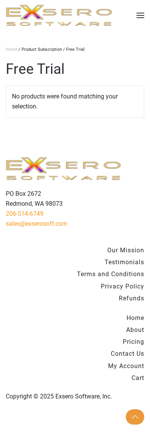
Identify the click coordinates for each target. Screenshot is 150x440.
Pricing (133, 341)
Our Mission (125, 250)
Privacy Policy (122, 286)
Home (11, 49)
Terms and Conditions (110, 274)
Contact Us (127, 353)
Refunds (131, 298)
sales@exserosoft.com (36, 223)
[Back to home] (59, 15)
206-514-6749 (24, 213)
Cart (138, 378)
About (135, 329)
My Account (126, 366)
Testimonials (124, 262)
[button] (140, 15)
